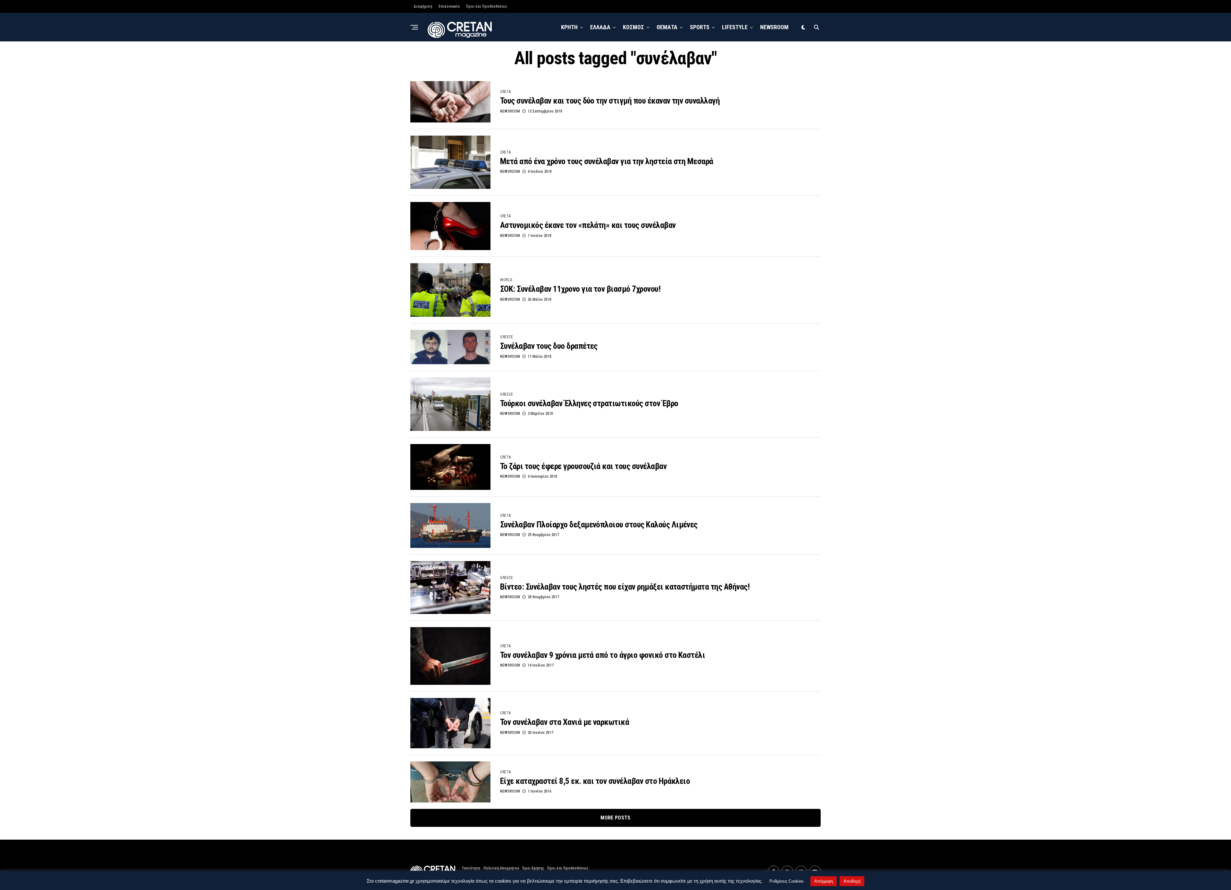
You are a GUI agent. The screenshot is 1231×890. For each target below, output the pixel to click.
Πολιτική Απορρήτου (501, 868)
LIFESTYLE (735, 27)
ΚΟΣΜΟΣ (633, 27)
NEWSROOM (774, 27)
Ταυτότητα (471, 868)
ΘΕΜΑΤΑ (667, 27)
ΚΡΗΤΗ (569, 27)
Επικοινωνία (449, 6)
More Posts (615, 818)
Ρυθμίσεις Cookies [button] (786, 881)
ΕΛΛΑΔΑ (600, 27)
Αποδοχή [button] (851, 881)
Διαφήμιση (423, 6)
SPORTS (699, 27)
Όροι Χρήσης (533, 868)
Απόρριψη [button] (823, 881)
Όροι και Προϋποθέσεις (486, 6)
